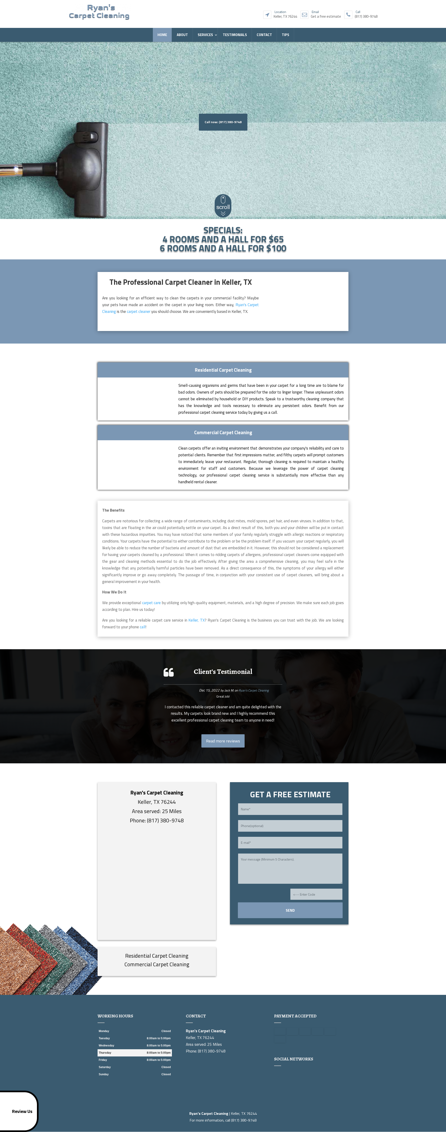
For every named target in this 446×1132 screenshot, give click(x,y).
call (142, 627)
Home (162, 34)
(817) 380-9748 (366, 15)
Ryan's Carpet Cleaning (254, 690)
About (182, 34)
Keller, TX (196, 620)
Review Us (22, 1111)
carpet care (151, 603)
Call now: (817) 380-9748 (223, 121)
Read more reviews (223, 741)
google (278, 1074)
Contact (264, 34)
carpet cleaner (138, 311)
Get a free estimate (326, 15)
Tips (285, 34)
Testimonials (235, 34)
